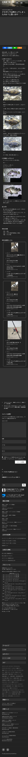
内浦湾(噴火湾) (4, 680)
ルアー (9, 676)
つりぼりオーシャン (17, 674)
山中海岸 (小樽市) (19, 680)
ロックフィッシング (9, 407)
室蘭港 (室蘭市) (4, 676)
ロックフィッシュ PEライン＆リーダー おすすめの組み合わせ (14, 538)
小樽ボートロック (7, 672)
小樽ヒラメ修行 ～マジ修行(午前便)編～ (9, 525)
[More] (19, 48)
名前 (3, 438)
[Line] (14, 48)
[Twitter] (10, 48)
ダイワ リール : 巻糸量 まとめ (7, 558)
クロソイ (9, 668)
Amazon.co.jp (9, 256)
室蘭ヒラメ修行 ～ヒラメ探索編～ (8, 504)
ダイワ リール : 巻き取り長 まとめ (8, 560)
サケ (12, 670)
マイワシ (15, 684)
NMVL (11, 9)
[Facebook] (5, 48)
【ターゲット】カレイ (8, 402)
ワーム (15, 670)
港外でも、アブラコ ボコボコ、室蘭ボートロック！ (12, 522)
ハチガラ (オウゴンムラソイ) (6, 684)
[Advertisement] (14, 31)
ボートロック (11, 666)
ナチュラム (15, 256)
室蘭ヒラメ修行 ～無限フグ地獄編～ (9, 515)
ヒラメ (3, 672)
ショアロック (14, 668)
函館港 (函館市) (12, 676)
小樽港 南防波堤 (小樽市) (19, 676)
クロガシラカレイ (14, 405)
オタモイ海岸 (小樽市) (5, 678)
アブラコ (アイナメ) (16, 666)
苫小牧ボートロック (18, 672)
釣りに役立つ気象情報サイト (7, 553)
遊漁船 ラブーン (18, 668)
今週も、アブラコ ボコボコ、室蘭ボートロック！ (11, 529)
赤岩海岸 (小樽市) (16, 678)
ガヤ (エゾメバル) (7, 405)
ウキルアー (11, 678)
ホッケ (23, 680)
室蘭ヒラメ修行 (5, 518)
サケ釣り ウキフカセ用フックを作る (9, 540)
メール (3, 444)
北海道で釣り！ (8, 2)
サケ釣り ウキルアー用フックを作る (9, 543)
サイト (3, 451)
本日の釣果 (8, 403)
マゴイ (21, 674)
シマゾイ (19, 405)
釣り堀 (15, 680)
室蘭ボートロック (4, 670)
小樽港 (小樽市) (17, 407)
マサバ (21, 678)
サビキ (12, 684)
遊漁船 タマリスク (10, 680)
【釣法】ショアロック (17, 402)
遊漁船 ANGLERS (5, 674)
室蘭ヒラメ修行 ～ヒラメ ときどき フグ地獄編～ (11, 511)
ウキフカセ (12, 672)
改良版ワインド (5, 545)
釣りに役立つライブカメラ (7, 555)
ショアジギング (20, 684)
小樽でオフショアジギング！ (7, 508)
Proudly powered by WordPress (9, 753)
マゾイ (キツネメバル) (20, 670)
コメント (4, 420)
